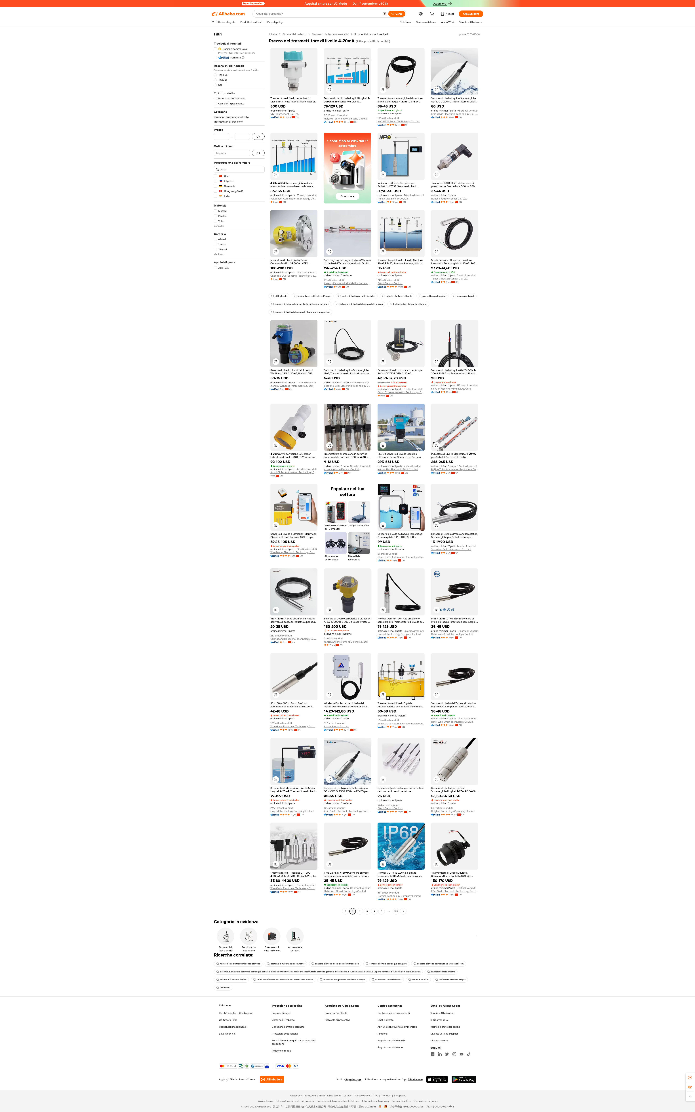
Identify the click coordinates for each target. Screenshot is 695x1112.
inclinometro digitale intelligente (410, 304)
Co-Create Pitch (228, 1019)
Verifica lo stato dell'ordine (445, 1026)
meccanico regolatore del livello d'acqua (344, 979)
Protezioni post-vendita (285, 1033)
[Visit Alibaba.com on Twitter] (447, 1054)
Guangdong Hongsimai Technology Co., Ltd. (293, 638)
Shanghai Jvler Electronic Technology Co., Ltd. (347, 385)
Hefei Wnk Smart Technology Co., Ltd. (399, 121)
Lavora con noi (227, 1033)
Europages (400, 1095)
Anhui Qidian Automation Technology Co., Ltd (401, 392)
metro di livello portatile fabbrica (358, 296)
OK (258, 136)
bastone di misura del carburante (288, 963)
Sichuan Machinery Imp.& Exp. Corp (451, 388)
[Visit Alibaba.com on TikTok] (469, 1054)
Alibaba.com (415, 1079)
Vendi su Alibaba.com (442, 1013)
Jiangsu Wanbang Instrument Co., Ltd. (291, 385)
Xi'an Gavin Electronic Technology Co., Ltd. (454, 113)
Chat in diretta (385, 1019)
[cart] (432, 14)
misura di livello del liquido (233, 979)
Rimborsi (382, 1033)
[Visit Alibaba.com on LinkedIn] (440, 1054)
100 (396, 911)
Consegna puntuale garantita (288, 1026)
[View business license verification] (380, 1106)
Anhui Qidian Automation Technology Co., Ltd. (293, 472)
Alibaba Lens (237, 1079)
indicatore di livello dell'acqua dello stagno (361, 304)
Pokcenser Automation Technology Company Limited (293, 198)
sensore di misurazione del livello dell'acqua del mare (302, 304)
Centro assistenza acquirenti (394, 1013)
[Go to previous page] (345, 911)
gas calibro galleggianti (434, 296)
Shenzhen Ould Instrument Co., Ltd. (451, 549)
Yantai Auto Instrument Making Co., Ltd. (346, 641)
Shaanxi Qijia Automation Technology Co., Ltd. (401, 557)
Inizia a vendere (439, 1019)
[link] (690, 1077)
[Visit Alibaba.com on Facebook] (432, 1054)
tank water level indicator (388, 979)
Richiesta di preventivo (337, 1019)
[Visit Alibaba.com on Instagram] (454, 1054)
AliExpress (296, 1095)
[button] (384, 14)
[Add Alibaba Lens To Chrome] (272, 1079)
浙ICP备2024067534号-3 (440, 1106)
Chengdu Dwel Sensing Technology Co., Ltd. (293, 275)
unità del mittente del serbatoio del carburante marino (285, 979)
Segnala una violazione (390, 1047)
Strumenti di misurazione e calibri (330, 34)
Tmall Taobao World (330, 1095)
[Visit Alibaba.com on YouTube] (461, 1054)
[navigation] (239, 473)
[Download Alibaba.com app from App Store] (437, 1079)
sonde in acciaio (420, 979)
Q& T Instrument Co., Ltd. (284, 113)
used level (225, 987)
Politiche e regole (281, 1050)
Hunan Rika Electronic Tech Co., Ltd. (398, 469)
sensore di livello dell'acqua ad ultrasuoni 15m (440, 963)
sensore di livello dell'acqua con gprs (388, 963)
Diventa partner (439, 1040)
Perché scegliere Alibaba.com (235, 1013)
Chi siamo (225, 1005)
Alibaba (273, 34)
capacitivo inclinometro (443, 971)
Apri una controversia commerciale (397, 1026)
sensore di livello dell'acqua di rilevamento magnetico (302, 312)
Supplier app (353, 1079)
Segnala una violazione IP (392, 1040)
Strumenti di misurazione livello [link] (371, 34)
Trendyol (386, 1095)
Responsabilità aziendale (233, 1026)
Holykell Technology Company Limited (345, 118)
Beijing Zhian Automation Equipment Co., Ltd (454, 469)
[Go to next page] (403, 911)
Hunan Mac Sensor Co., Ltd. (393, 198)
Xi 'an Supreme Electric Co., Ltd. (341, 469)
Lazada (347, 1095)
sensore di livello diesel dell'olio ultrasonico (337, 963)
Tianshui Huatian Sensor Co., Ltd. (449, 278)
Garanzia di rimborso (283, 1019)
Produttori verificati (336, 1013)
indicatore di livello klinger (452, 979)
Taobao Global (362, 1095)
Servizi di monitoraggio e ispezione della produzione (294, 1042)
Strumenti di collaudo (294, 34)
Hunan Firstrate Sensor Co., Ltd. (449, 198)
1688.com (310, 1095)
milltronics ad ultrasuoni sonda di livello (240, 963)
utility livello (281, 296)
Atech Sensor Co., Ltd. (390, 283)
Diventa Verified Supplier (444, 1033)
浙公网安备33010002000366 (407, 1106)
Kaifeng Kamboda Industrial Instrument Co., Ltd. (347, 283)
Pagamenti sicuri (281, 1013)
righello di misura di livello (399, 296)
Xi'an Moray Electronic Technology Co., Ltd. (293, 552)
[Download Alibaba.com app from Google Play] (464, 1079)
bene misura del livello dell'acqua (314, 296)
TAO (375, 1095)
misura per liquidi (465, 296)
